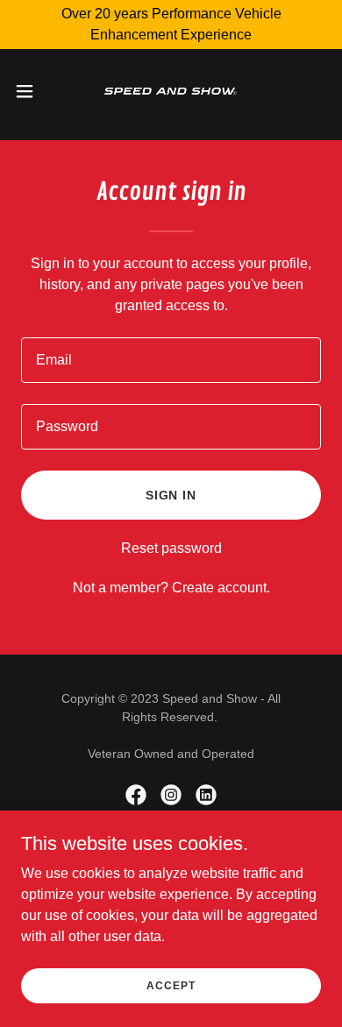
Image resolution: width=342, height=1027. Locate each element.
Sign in (171, 495)
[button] (31, 91)
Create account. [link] (221, 587)
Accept (170, 985)
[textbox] (171, 360)
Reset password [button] (171, 548)
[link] (170, 91)
